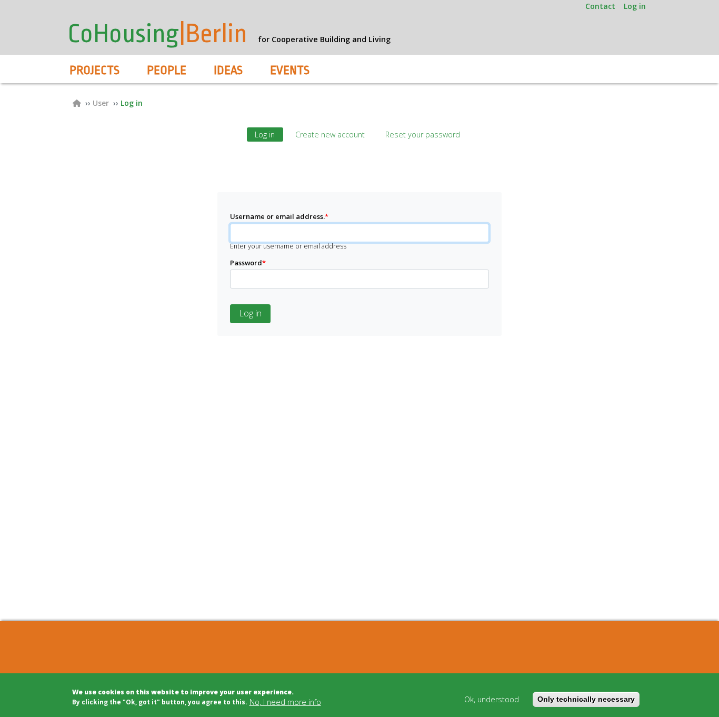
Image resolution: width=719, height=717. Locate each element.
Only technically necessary (586, 699)
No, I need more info (285, 702)
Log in (635, 6)
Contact (600, 6)
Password (248, 262)
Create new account (330, 135)
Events (289, 70)
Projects (94, 70)
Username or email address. (279, 216)
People (166, 70)
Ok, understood (491, 699)
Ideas (228, 70)
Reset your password (422, 135)
